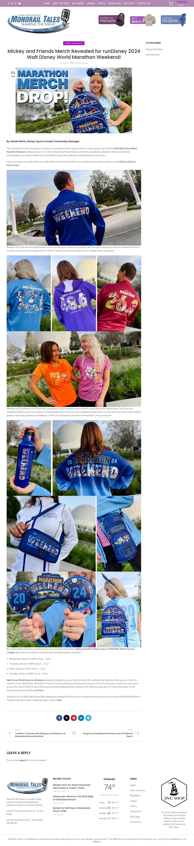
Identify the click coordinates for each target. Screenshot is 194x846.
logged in (23, 760)
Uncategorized (153, 54)
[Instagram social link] (15, 3)
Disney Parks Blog (74, 43)
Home (133, 785)
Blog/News (135, 795)
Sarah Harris (18, 141)
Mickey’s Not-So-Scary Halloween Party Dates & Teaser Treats (71, 786)
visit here (39, 690)
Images (133, 801)
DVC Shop (135, 816)
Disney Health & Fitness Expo (89, 649)
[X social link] (12, 3)
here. (59, 700)
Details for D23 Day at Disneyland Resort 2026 (71, 810)
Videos (133, 806)
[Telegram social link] (88, 718)
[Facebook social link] (8, 3)
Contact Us (135, 821)
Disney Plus (135, 811)
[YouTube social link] (19, 3)
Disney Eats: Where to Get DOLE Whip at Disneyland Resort (73, 798)
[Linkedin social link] (81, 718)
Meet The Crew (137, 790)
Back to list (74, 733)
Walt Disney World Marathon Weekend (25, 680)
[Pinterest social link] (74, 718)
